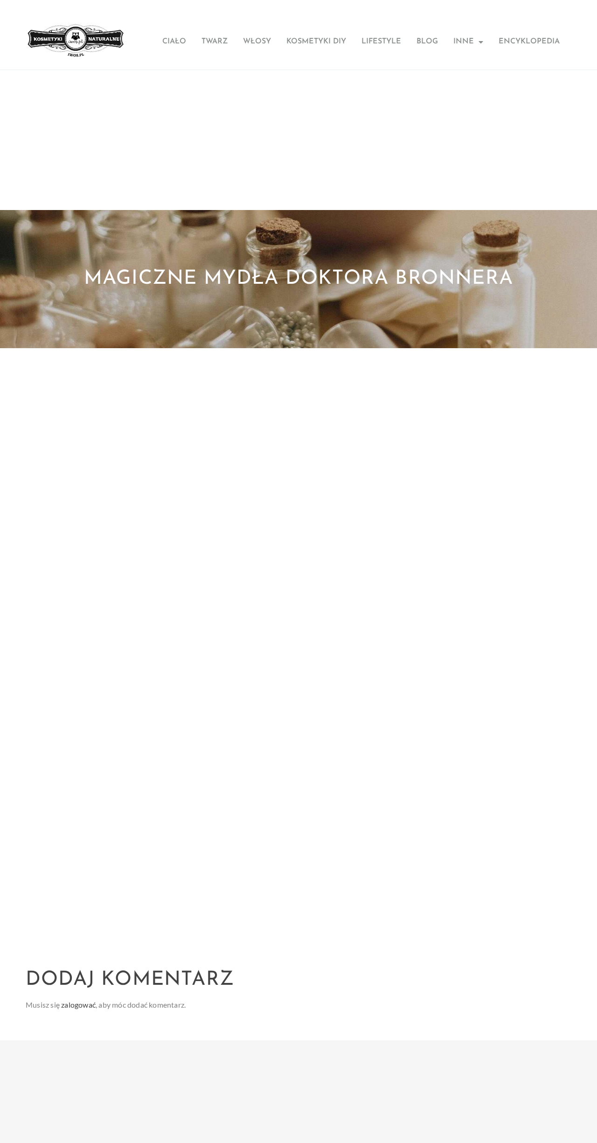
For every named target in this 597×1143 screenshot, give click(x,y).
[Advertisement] (298, 140)
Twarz (214, 41)
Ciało (174, 41)
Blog (427, 41)
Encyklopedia (529, 41)
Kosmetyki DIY (316, 41)
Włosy (257, 41)
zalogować (78, 1004)
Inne (463, 41)
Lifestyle (381, 41)
